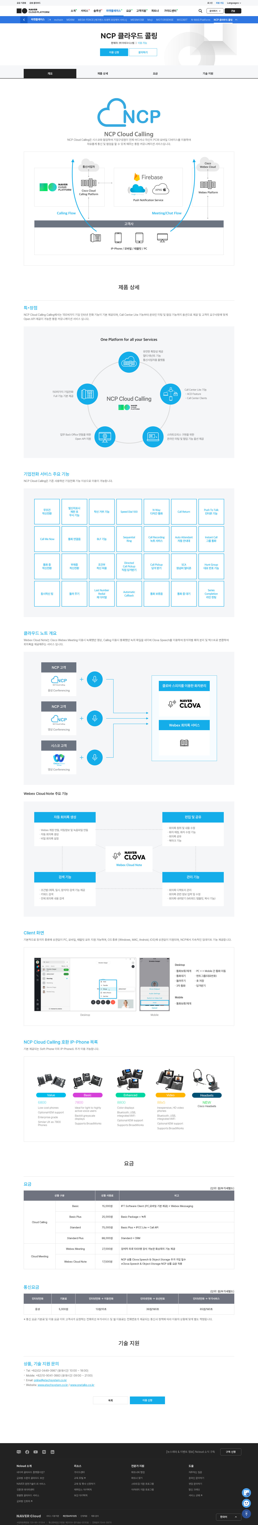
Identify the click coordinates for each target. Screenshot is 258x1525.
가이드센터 (79, 1472)
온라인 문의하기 (196, 1478)
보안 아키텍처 (80, 1495)
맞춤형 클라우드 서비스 (28, 1495)
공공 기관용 (21, 3)
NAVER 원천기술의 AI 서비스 (31, 1483)
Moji (150, 20)
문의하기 (213, 11)
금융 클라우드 (35, 3)
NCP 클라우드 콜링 (223, 20)
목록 (110, 1400)
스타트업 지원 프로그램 (142, 1483)
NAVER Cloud (29, 1516)
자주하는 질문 (195, 1472)
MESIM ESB (137, 20)
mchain (58, 20)
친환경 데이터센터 (25, 1489)
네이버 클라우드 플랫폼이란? (31, 1472)
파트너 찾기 (137, 1478)
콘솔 (233, 11)
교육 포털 (78, 1478)
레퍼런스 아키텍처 (83, 1489)
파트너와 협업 (138, 1472)
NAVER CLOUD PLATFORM (33, 11)
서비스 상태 (194, 1495)
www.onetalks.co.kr (82, 1385)
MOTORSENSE (164, 20)
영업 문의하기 (195, 1483)
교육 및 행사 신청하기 (84, 1483)
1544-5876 (106, 1522)
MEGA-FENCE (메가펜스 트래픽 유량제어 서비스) (102, 20)
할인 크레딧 (194, 1489)
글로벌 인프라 (23, 1501)
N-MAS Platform (200, 20)
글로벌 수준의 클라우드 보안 (30, 1478)
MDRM (70, 20)
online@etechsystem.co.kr (50, 1380)
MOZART (182, 20)
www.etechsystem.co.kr (53, 1385)
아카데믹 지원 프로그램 (142, 1489)
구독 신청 (231, 1451)
